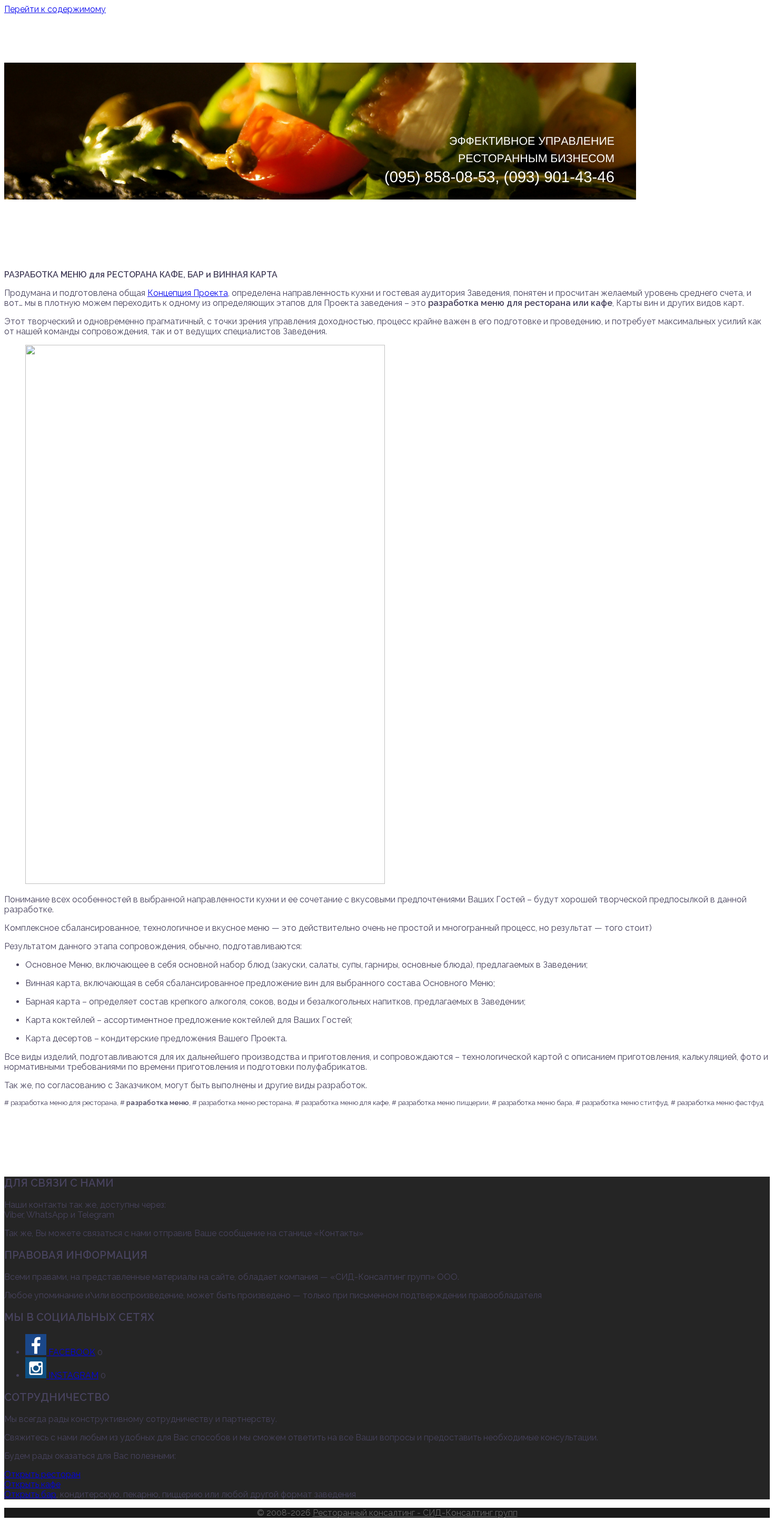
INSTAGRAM (72, 1375)
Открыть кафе (32, 1484)
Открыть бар (30, 1494)
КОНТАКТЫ (595, 49)
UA (627, 49)
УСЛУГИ (207, 49)
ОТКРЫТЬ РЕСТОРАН (271, 49)
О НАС (175, 49)
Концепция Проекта (187, 293)
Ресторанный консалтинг (387, 29)
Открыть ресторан (42, 1474)
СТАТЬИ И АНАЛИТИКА (471, 49)
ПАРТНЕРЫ (545, 49)
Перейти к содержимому (55, 9)
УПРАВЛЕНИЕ (347, 49)
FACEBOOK (70, 1352)
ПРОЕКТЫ (399, 49)
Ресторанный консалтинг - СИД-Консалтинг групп (415, 1513)
